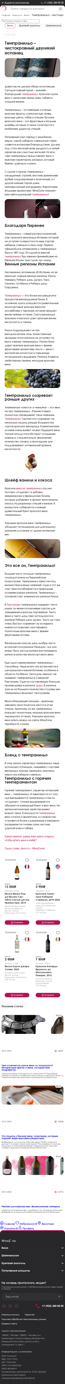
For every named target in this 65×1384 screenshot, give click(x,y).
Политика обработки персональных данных (24, 1319)
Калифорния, (47, 903)
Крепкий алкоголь (29, 26)
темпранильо (30, 94)
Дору (39, 685)
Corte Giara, (18, 973)
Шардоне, (10, 913)
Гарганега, (21, 977)
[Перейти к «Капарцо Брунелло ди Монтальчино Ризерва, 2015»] (48, 943)
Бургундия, (19, 906)
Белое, (8, 911)
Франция (9, 906)
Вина (10, 26)
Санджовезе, (42, 983)
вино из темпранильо (29, 488)
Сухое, (15, 911)
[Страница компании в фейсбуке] (10, 1306)
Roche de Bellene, (14, 909)
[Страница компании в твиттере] (16, 1306)
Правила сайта (9, 1324)
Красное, (51, 906)
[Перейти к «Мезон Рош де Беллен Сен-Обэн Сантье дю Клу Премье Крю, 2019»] (17, 870)
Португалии (13, 605)
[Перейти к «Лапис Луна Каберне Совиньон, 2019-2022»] (48, 870)
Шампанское (53, 26)
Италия (8, 973)
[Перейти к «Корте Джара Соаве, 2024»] (17, 943)
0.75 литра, (21, 913)
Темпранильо (13, 296)
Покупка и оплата (10, 1315)
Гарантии (29, 1315)
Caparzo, (48, 979)
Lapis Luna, (41, 906)
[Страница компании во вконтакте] (4, 1306)
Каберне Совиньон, (46, 910)
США (38, 903)
